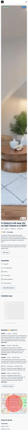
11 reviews (10, 232)
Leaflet (11, 413)
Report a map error (23, 413)
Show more (4, 342)
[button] (3, 395)
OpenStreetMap (16, 413)
